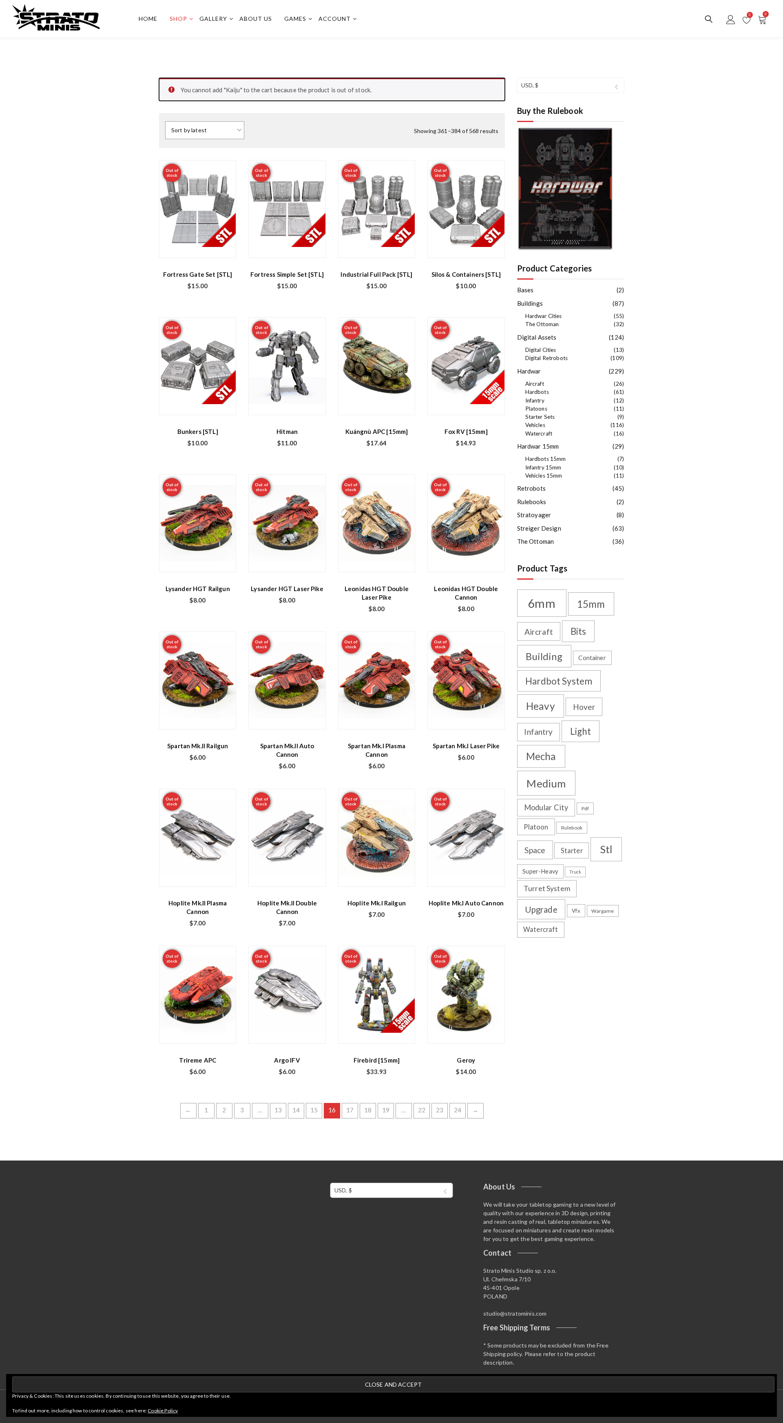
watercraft (540, 929)
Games (295, 18)
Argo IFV (287, 1060)
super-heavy (540, 871)
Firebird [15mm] (377, 1060)
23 (439, 1110)
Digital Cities (540, 350)
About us (255, 18)
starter (572, 850)
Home (148, 18)
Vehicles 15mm (543, 475)
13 (278, 1110)
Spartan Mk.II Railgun (197, 745)
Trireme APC (197, 1060)
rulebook (571, 828)
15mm (591, 604)
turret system (547, 888)
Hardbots (537, 392)
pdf (585, 808)
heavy (540, 706)
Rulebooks (531, 501)
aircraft (538, 631)
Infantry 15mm (543, 467)
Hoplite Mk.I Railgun (376, 903)
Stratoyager (534, 514)
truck (575, 871)
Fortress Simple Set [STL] (287, 274)
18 (368, 1110)
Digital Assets (537, 337)
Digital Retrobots (546, 358)
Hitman (287, 431)
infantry (538, 731)
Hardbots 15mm (545, 459)
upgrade (541, 909)
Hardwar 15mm (538, 446)
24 (457, 1110)
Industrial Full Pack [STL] (376, 274)
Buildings (530, 303)
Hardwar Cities (543, 316)
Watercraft (539, 433)
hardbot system (558, 681)
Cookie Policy (163, 1410)
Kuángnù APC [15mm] (376, 431)
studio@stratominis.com (514, 1313)
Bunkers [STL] (197, 431)
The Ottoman (542, 324)
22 (421, 1110)
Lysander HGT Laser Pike (287, 588)
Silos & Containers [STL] (466, 274)
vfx (576, 910)
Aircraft (534, 383)
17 (350, 1110)
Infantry (534, 400)
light (580, 731)
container (592, 657)
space (535, 850)
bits (578, 631)
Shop (178, 18)
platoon (536, 827)
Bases (525, 289)
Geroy (466, 1060)
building (544, 656)
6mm (541, 603)
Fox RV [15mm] (466, 431)
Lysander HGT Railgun (198, 588)
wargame (602, 911)
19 (385, 1110)
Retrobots (531, 488)
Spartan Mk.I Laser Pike (466, 745)
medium (546, 783)
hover (584, 707)
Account (335, 18)
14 (296, 1110)
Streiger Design (539, 528)
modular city (546, 807)
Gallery (213, 18)
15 (314, 1110)
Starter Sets (540, 417)
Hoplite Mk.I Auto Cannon (466, 903)
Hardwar (529, 371)
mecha (541, 756)
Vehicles (535, 425)
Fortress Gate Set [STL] (197, 274)
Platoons (536, 408)
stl (606, 849)
